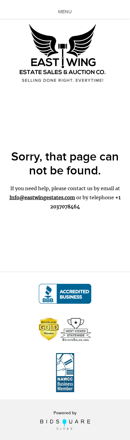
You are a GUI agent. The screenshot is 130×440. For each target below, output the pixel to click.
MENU (65, 12)
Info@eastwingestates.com (42, 197)
